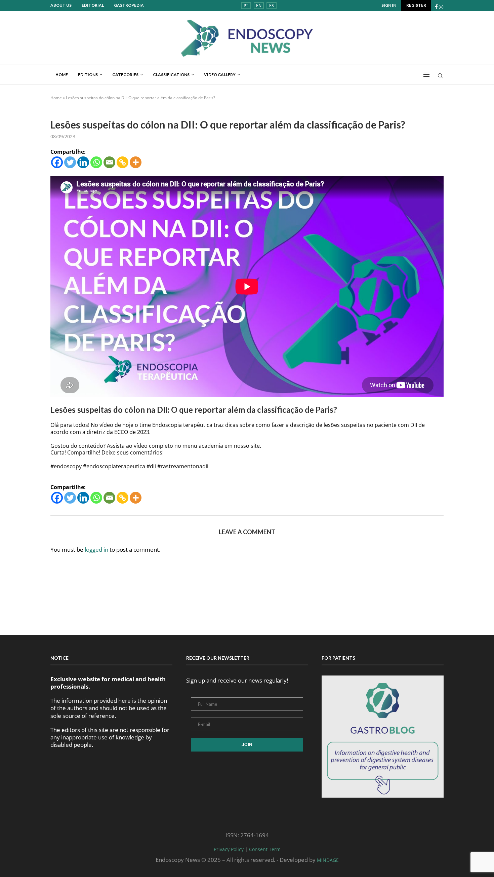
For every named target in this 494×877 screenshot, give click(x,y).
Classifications (171, 74)
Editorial (93, 5)
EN (258, 5)
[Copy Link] (122, 162)
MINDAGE (328, 860)
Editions (88, 74)
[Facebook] (436, 7)
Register (416, 5)
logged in (96, 549)
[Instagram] (441, 7)
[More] (135, 162)
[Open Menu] (426, 75)
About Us (61, 5)
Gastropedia (129, 5)
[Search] (440, 76)
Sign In (388, 5)
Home (61, 74)
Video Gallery (220, 74)
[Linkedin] (83, 162)
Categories (125, 74)
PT (246, 5)
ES (271, 5)
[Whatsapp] (96, 162)
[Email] (109, 162)
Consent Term (265, 849)
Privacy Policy (229, 849)
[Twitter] (70, 162)
